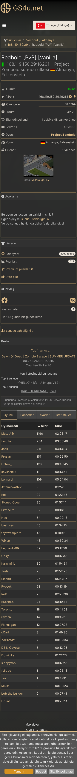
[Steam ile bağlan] (70, 96)
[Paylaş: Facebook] (4, 300)
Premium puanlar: (19, 269)
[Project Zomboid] (48, 134)
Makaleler (32, 724)
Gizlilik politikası (61, 771)
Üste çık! (11, 277)
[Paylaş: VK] (73, 300)
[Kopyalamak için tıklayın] (74, 96)
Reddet (41, 771)
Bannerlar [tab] (27, 415)
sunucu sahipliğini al (35, 219)
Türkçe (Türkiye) (57, 25)
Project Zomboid (63, 134)
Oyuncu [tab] (9, 415)
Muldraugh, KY (40, 179)
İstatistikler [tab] (63, 415)
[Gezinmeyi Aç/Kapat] (4, 25)
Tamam (19, 771)
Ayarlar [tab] (45, 415)
